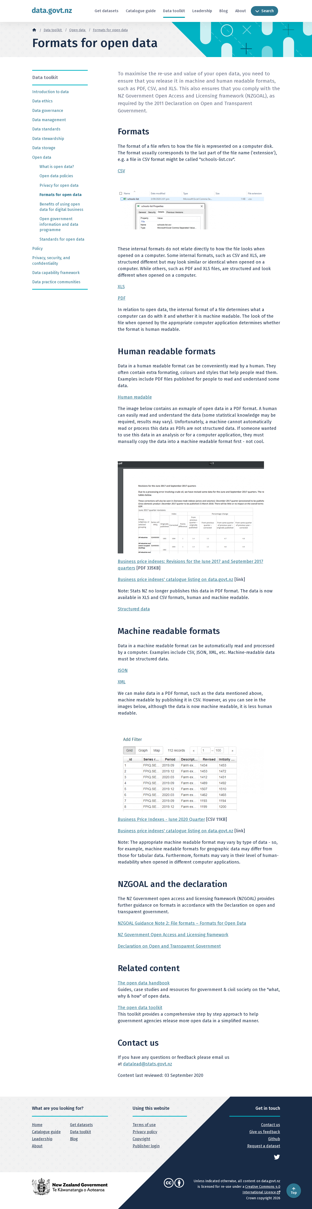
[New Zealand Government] (69, 1186)
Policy (37, 248)
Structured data (134, 609)
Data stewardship (48, 138)
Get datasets (106, 11)
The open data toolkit (140, 1007)
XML (122, 682)
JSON (123, 670)
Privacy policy (145, 1132)
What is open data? (56, 166)
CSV (121, 171)
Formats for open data (110, 30)
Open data (77, 30)
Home (37, 1124)
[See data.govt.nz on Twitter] (277, 1157)
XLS (121, 286)
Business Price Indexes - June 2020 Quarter (161, 819)
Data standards (46, 129)
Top (294, 1193)
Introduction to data (50, 91)
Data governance (47, 110)
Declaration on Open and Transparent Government (169, 946)
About (240, 11)
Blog (223, 11)
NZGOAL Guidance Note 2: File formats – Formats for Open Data (182, 923)
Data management (49, 120)
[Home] (34, 30)
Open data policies (56, 176)
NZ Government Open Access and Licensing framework (173, 934)
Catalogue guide (141, 11)
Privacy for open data (58, 185)
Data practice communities (56, 282)
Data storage (43, 148)
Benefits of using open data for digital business (61, 207)
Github (274, 1139)
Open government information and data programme (58, 224)
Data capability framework (56, 272)
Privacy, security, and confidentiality (51, 260)
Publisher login (146, 1146)
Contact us (270, 1124)
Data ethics (42, 101)
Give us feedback (264, 1132)
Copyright (141, 1139)
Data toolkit (174, 11)
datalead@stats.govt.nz (147, 1064)
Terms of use (144, 1124)
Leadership (202, 11)
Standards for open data (61, 239)
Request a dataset (263, 1146)
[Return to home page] (52, 10)
